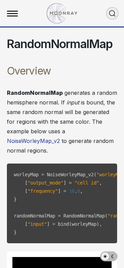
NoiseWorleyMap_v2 (33, 140)
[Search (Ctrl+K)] (112, 13)
